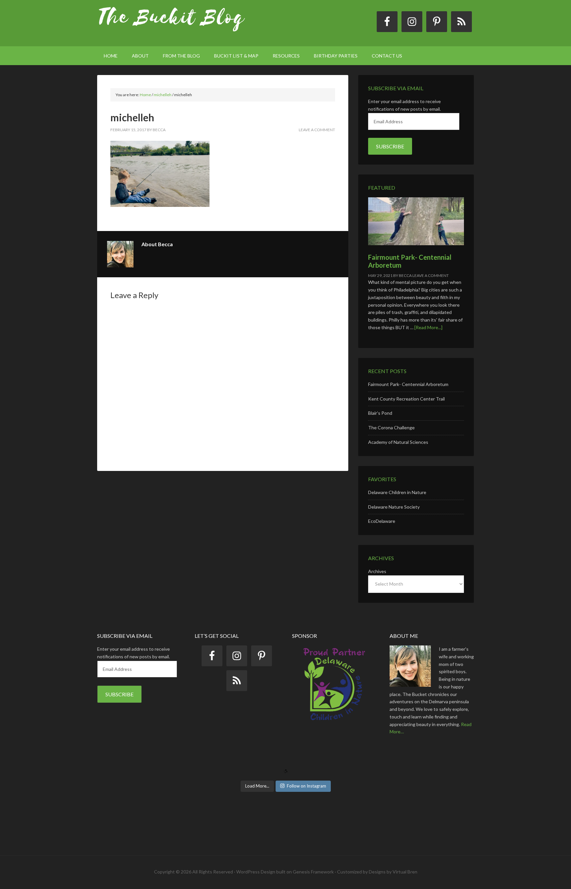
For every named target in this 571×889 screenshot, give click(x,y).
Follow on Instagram (306, 786)
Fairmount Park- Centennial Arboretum (408, 384)
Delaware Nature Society (394, 507)
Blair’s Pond (380, 413)
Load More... (257, 786)
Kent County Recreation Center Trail (406, 399)
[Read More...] (428, 327)
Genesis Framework (313, 871)
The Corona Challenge (391, 427)
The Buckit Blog (171, 23)
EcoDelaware (381, 521)
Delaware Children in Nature (397, 492)
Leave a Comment (317, 129)
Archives (377, 571)
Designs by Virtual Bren (393, 871)
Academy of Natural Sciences (398, 442)
